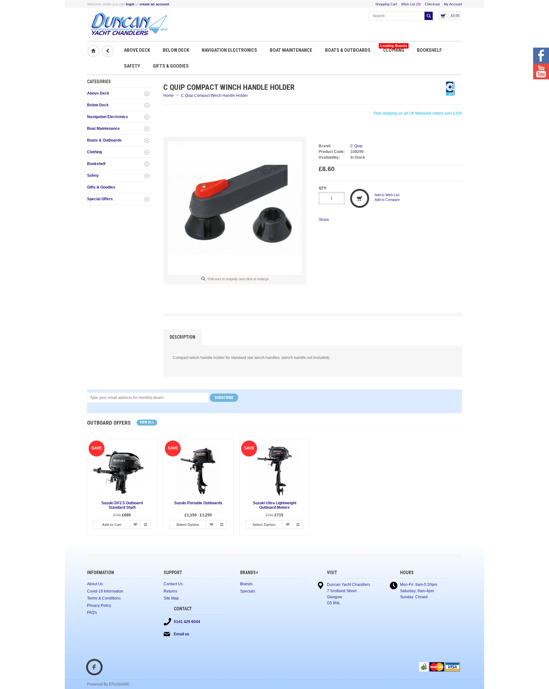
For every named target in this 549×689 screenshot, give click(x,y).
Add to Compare (387, 200)
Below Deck (176, 50)
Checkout (432, 4)
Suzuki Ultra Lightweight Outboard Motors (274, 505)
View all (147, 422)
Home (168, 95)
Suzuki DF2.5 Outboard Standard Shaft (122, 505)
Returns (170, 591)
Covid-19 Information (105, 591)
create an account (154, 4)
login (130, 4)
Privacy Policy (99, 605)
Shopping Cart (386, 4)
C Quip (356, 146)
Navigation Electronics (229, 50)
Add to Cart (111, 525)
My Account (453, 4)
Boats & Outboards (347, 50)
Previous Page (107, 51)
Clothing (393, 48)
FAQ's (92, 612)
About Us (95, 584)
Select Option (187, 525)
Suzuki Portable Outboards (198, 503)
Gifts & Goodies (171, 66)
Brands (246, 584)
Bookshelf (429, 50)
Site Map (171, 598)
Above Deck (137, 50)
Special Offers (100, 199)
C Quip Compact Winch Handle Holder (214, 95)
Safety (132, 66)
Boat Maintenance (291, 50)
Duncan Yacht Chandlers (93, 51)
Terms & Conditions (104, 598)
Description (182, 337)
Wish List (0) (411, 4)
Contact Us (173, 584)
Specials (247, 591)
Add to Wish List (387, 195)
